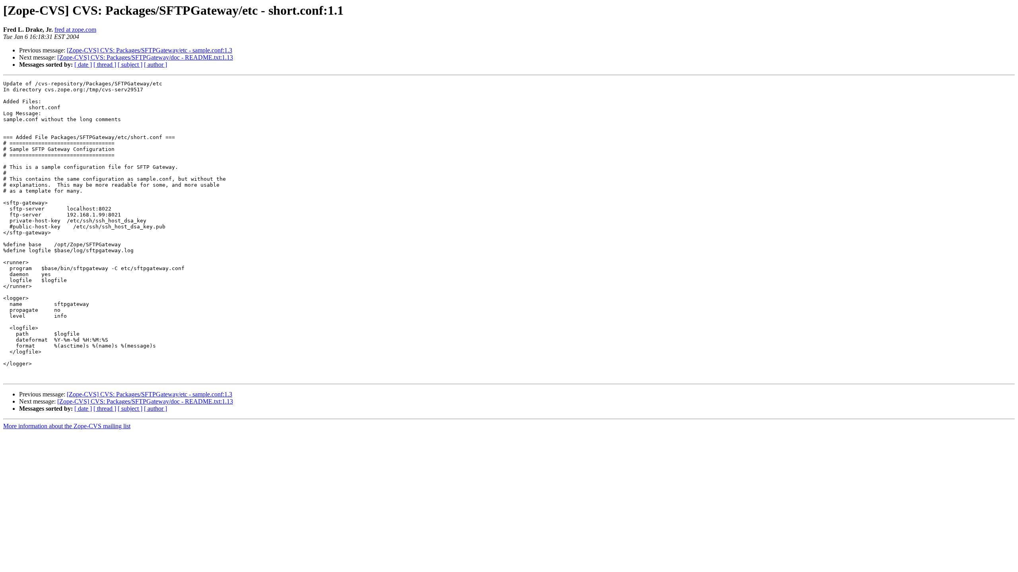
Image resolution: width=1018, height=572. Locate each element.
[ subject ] (130, 64)
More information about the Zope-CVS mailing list (66, 426)
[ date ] (83, 64)
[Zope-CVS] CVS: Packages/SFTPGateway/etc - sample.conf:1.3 (149, 50)
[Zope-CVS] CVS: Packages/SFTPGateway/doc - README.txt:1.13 (145, 57)
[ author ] (155, 64)
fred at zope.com (75, 29)
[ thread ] (104, 64)
